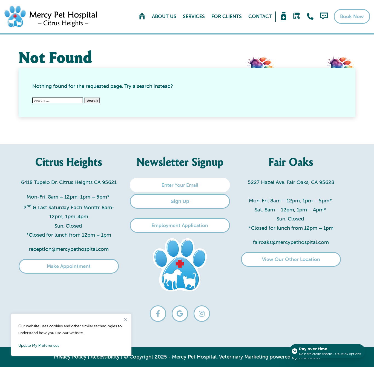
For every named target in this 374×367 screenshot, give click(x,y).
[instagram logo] (202, 313)
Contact (260, 16)
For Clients (226, 16)
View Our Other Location (291, 259)
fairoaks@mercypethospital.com (291, 242)
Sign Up (180, 201)
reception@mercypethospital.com (69, 249)
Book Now (352, 16)
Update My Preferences (38, 345)
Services (194, 16)
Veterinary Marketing (243, 356)
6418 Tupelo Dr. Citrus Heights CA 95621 (69, 182)
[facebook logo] (158, 313)
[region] (71, 335)
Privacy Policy (70, 356)
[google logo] (180, 313)
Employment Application (179, 225)
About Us (164, 16)
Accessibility (105, 356)
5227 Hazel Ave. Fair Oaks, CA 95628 (291, 182)
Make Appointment (69, 266)
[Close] (125, 318)
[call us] (310, 16)
